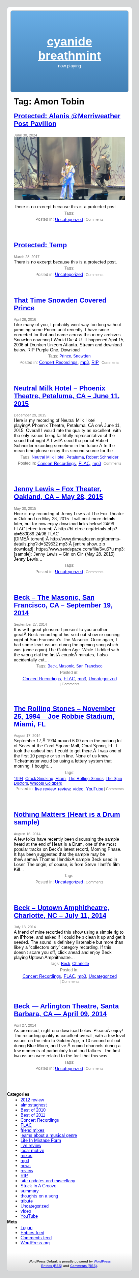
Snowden (82, 356)
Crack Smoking (39, 778)
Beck (52, 666)
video (78, 788)
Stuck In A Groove (38, 1185)
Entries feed (32, 1232)
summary (30, 1190)
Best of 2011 (33, 1115)
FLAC (84, 463)
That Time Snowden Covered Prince (60, 304)
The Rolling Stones (86, 778)
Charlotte (80, 963)
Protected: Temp (40, 245)
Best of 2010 (33, 1110)
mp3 (84, 362)
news (26, 1165)
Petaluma (75, 457)
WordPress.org (35, 1242)
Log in (26, 1227)
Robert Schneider (102, 457)
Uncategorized (69, 219)
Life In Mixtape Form (41, 1140)
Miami (60, 778)
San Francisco (89, 666)
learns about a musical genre (49, 1135)
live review (45, 788)
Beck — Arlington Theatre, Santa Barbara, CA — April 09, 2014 (66, 1010)
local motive (32, 1150)
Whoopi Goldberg (46, 783)
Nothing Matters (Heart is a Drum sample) (67, 818)
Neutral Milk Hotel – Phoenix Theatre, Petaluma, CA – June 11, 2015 (67, 395)
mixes (26, 1155)
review (64, 788)
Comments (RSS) (83, 1266)
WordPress (102, 1261)
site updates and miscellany (48, 1180)
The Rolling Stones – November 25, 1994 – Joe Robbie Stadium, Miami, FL (64, 716)
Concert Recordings (58, 362)
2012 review (32, 1099)
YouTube (94, 788)
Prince (65, 356)
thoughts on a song (39, 1195)
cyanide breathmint (69, 48)
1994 (18, 778)
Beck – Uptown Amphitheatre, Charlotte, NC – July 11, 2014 (61, 911)
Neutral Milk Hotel (48, 457)
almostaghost (34, 1105)
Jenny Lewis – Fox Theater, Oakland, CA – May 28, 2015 (58, 492)
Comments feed (36, 1237)
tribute (27, 1201)
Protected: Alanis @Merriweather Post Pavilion (67, 119)
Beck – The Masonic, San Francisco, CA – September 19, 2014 (63, 605)
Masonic (66, 666)
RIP (95, 362)
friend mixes (33, 1130)
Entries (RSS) (51, 1266)
